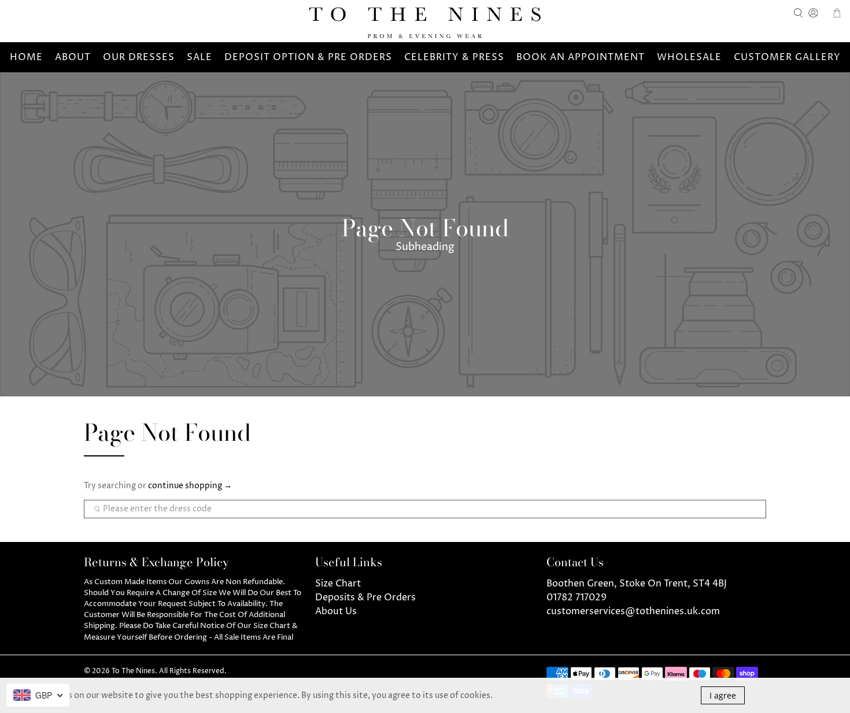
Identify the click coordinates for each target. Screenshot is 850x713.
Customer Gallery (787, 57)
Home (26, 57)
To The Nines (133, 671)
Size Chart (338, 583)
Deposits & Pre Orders (365, 597)
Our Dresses (139, 57)
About (73, 57)
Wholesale (689, 57)
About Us (336, 611)
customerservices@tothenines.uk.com (633, 611)
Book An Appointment (580, 57)
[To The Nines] (425, 23)
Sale (199, 57)
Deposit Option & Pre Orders (308, 57)
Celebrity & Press (454, 57)
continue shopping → (190, 485)
